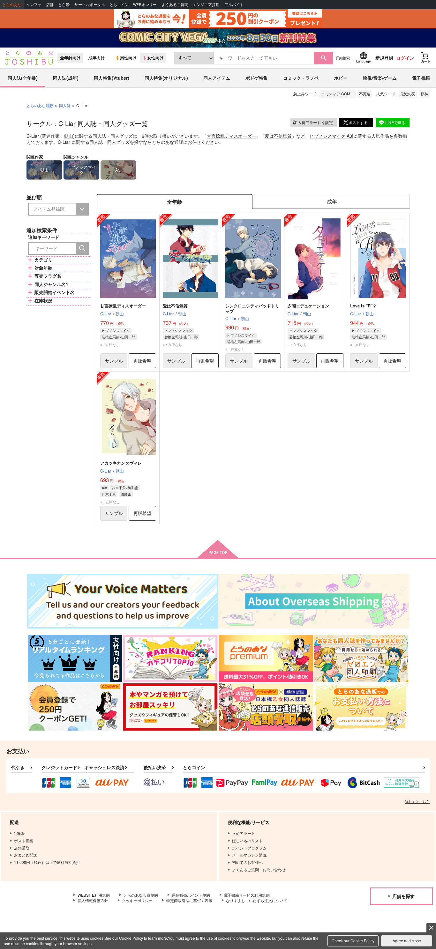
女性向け (155, 58)
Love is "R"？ (363, 306)
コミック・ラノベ (301, 78)
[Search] (82, 248)
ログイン (405, 58)
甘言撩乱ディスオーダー (231, 136)
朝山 (68, 136)
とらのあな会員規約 (141, 895)
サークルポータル (89, 4)
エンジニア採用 (206, 4)
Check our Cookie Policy (353, 940)
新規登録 (384, 58)
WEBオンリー (145, 4)
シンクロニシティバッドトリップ (252, 308)
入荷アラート (315, 122)
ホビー (341, 78)
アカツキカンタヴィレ (121, 463)
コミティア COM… (337, 93)
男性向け (128, 58)
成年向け (96, 58)
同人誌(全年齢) (23, 78)
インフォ (33, 4)
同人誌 (65, 105)
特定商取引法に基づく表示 (189, 900)
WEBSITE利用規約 (94, 895)
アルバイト (234, 4)
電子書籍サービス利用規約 (247, 895)
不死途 (365, 93)
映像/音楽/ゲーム (380, 78)
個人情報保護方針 (93, 900)
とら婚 (64, 4)
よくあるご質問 (175, 4)
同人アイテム (216, 78)
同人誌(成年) (66, 78)
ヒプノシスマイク (327, 136)
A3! (350, 136)
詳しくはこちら (417, 801)
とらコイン (119, 4)
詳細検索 (343, 57)
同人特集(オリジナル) (166, 78)
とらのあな (11, 4)
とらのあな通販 (39, 105)
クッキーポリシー (137, 900)
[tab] (332, 202)
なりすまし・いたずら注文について (256, 900)
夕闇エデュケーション (308, 306)
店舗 (50, 4)
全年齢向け (70, 58)
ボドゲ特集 (256, 78)
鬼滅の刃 (408, 93)
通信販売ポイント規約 (191, 895)
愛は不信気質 (278, 136)
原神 (424, 93)
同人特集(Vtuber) (111, 78)
